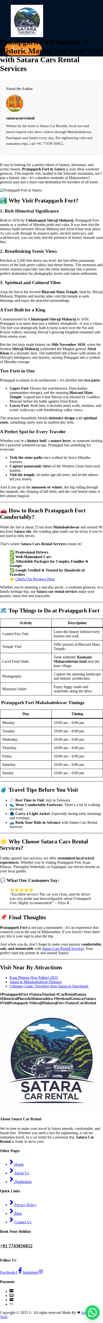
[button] (92, 1312)
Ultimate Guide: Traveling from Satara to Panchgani (49, 986)
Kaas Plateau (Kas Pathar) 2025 (34, 977)
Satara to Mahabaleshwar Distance (36, 982)
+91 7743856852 (16, 1245)
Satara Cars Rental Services (63, 949)
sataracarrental (20, 118)
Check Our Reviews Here (35, 579)
